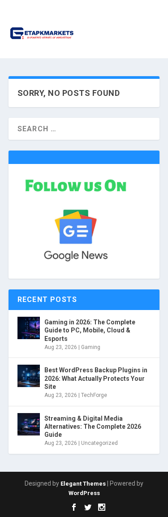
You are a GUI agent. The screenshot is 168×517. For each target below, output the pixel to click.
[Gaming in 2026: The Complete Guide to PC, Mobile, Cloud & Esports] (28, 328)
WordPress (84, 493)
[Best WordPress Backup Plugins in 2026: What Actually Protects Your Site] (28, 376)
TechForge (94, 395)
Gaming (90, 347)
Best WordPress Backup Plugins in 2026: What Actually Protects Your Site (95, 378)
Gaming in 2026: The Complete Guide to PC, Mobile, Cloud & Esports (89, 330)
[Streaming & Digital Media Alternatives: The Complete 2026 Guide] (28, 424)
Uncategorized (99, 443)
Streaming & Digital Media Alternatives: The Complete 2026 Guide (92, 426)
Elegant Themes (83, 483)
